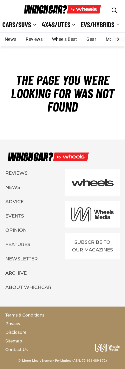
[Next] (118, 39)
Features (17, 244)
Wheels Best (64, 39)
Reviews (34, 39)
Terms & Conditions (24, 315)
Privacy (12, 323)
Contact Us (16, 349)
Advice (14, 202)
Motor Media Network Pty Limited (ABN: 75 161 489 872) (64, 360)
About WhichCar (28, 287)
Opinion (16, 230)
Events (14, 216)
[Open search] (114, 10)
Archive (16, 273)
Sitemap (13, 340)
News (10, 39)
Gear (91, 39)
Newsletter (21, 259)
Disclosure (15, 332)
